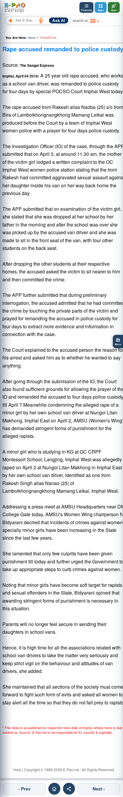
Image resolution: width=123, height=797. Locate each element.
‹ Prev (24, 788)
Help (17, 769)
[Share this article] (69, 789)
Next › (99, 788)
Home (31, 38)
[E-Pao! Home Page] (14, 7)
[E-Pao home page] (54, 789)
